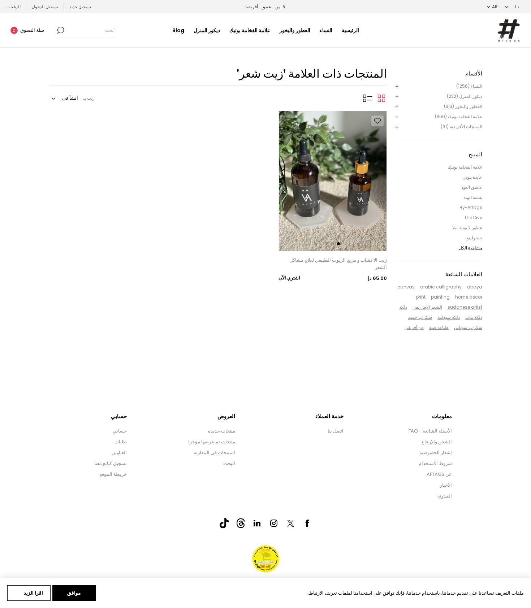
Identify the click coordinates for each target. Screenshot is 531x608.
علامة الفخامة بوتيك (465, 167)
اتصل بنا (336, 430)
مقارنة (377, 148)
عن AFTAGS (439, 474)
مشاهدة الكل (470, 248)
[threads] (240, 523)
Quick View (377, 134)
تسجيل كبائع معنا (110, 463)
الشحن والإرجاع (437, 441)
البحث (229, 463)
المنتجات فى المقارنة (214, 452)
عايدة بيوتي (472, 177)
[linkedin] (257, 523)
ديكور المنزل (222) (464, 96)
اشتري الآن (289, 277)
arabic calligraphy (441, 287)
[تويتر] (290, 523)
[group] (333, 181)
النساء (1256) (469, 86)
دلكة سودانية (448, 317)
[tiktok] (224, 523)
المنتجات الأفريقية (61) (461, 126)
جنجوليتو (474, 238)
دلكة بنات (473, 317)
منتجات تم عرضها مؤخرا (211, 441)
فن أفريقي (414, 327)
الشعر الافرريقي (427, 307)
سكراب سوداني (468, 327)
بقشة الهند (472, 197)
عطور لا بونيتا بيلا (467, 228)
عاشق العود (471, 187)
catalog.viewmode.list (367, 98)
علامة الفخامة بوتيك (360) (458, 116)
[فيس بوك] (307, 523)
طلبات (121, 441)
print (421, 297)
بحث (60, 30)
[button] (338, 243)
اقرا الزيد (33, 592)
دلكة (403, 307)
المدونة (444, 495)
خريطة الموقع (113, 474)
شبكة (381, 98)
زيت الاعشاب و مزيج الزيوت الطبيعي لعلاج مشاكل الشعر (338, 264)
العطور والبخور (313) (463, 106)
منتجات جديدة (221, 430)
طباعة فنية (439, 327)
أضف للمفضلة (377, 121)
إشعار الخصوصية (435, 452)
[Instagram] (274, 523)
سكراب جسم (420, 317)
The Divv (473, 217)
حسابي (120, 430)
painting (440, 297)
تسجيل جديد (80, 7)
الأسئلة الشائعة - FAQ (430, 430)
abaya (474, 287)
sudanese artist (465, 307)
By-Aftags (470, 207)
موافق (74, 592)
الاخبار (446, 485)
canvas (406, 287)
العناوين (119, 452)
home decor (468, 297)
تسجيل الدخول (45, 7)
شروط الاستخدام (435, 463)
